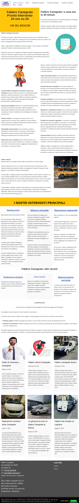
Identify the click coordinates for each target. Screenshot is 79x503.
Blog (14, 5)
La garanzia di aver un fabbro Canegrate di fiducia (38, 424)
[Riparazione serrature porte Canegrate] (13, 407)
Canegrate (62, 26)
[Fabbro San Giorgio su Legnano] (66, 407)
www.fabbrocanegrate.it (12, 473)
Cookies (56, 466)
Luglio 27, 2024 (6, 428)
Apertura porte (13, 210)
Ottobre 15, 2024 (6, 369)
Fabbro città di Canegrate (39, 362)
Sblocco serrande (39, 210)
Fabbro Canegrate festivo (66, 362)
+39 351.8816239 (19, 25)
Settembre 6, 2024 (60, 366)
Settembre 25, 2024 (33, 366)
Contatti (20, 5)
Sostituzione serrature (13, 277)
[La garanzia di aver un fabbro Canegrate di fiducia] (39, 407)
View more (53, 501)
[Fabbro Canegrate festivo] (66, 348)
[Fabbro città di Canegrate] (39, 348)
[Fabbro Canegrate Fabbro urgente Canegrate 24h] (5, 3)
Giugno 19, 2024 (32, 431)
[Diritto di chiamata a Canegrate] (13, 348)
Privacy (56, 469)
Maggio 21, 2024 (59, 428)
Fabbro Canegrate (18, 2)
